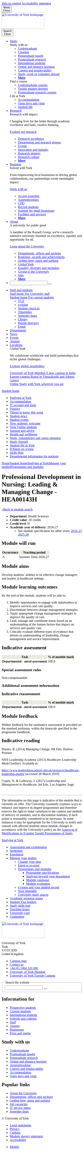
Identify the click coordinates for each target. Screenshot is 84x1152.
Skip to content (11, 3)
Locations (16, 345)
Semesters (16, 850)
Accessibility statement (36, 3)
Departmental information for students (34, 456)
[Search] (50, 283)
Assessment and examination (28, 847)
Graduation (17, 916)
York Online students (23, 427)
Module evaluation (38, 883)
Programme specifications (42, 872)
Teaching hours (20, 909)
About (14, 221)
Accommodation (20, 401)
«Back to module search (17, 509)
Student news (18, 416)
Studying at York (20, 398)
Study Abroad (19, 441)
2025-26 (23, 534)
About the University (23, 1093)
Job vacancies (19, 1104)
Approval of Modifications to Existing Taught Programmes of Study (39, 831)
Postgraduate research (24, 1058)
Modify (14, 1147)
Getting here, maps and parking (30, 1100)
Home (6, 463)
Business (15, 164)
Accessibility (18, 1140)
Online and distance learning (28, 1061)
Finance (15, 408)
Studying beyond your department (48, 876)
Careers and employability (26, 1069)
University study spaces (33, 894)
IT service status (20, 1108)
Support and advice (22, 430)
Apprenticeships (20, 1065)
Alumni (15, 341)
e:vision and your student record (38, 887)
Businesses (17, 1029)
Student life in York (22, 445)
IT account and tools (23, 405)
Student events (19, 419)
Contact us (16, 964)
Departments (18, 330)
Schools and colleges (23, 1018)
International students (23, 1015)
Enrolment (16, 854)
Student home (10, 391)
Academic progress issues (26, 898)
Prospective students (23, 1007)
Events (14, 337)
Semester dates (19, 1111)
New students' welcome (25, 423)
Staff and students (21, 290)
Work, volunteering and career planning (35, 438)
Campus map (18, 961)
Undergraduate (19, 1050)
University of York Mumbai (27, 972)
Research (16, 110)
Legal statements (20, 1125)
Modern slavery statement (26, 1136)
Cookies (15, 1132)
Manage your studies (23, 858)
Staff (13, 1022)
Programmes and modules (27, 467)
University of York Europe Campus (32, 975)
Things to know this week (26, 412)
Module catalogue (37, 880)
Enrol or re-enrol (28, 865)
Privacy (15, 1129)
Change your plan (29, 861)
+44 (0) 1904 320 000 (24, 968)
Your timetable (27, 891)
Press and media (20, 1033)
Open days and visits (23, 1076)
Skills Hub (16, 452)
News (13, 334)
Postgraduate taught (22, 1054)
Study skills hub (20, 905)
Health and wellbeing (23, 434)
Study (13, 41)
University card (20, 913)
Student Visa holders (23, 902)
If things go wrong (22, 449)
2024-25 (76, 531)
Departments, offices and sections (31, 1097)
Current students (20, 1011)
